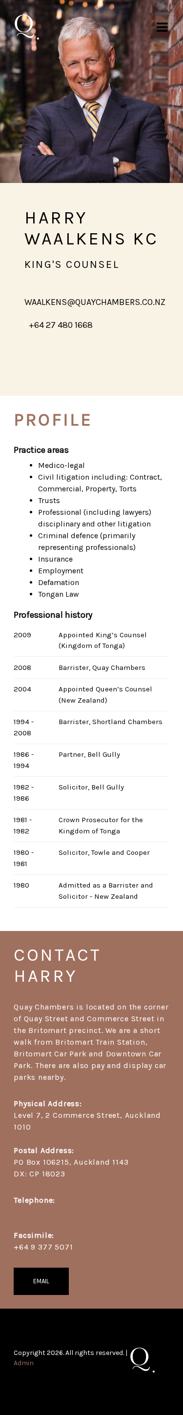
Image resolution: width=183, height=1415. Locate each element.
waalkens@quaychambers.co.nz (94, 302)
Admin (24, 1363)
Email (41, 1281)
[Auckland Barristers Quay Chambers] (27, 27)
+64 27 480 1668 (61, 325)
